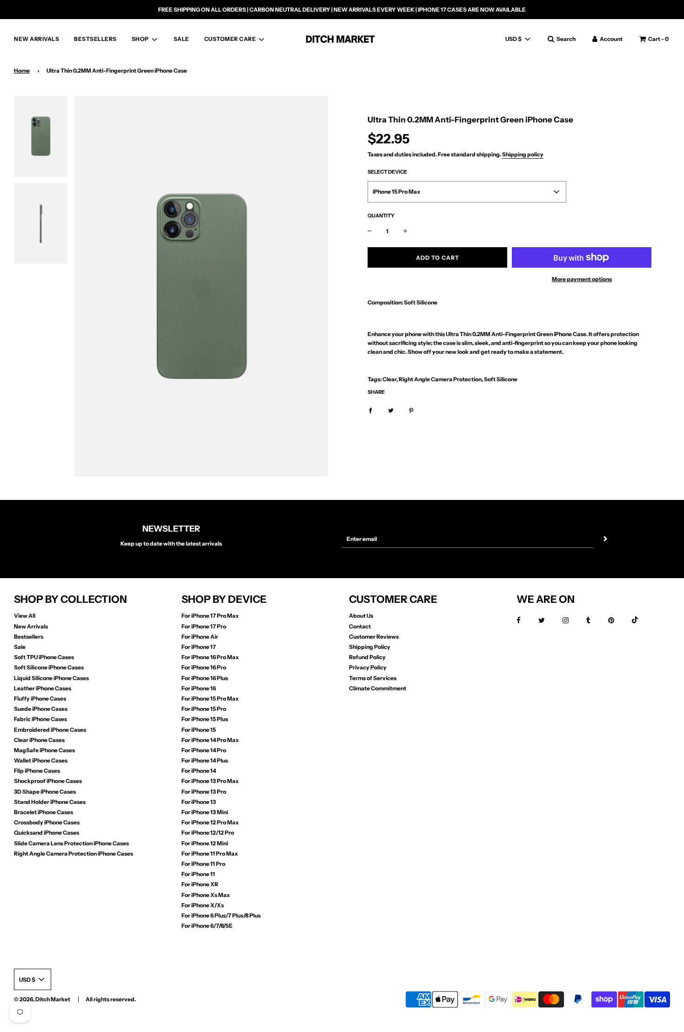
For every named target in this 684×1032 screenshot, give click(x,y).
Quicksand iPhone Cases (46, 832)
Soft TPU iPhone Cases (44, 657)
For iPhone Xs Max (205, 894)
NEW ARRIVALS (36, 38)
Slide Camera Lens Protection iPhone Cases (71, 843)
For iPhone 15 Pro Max (210, 698)
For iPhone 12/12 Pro (207, 832)
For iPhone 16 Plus (204, 678)
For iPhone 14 (198, 770)
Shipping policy (522, 154)
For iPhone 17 (198, 646)
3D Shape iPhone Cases (45, 791)
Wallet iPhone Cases (40, 760)
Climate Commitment (377, 688)
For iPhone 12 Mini (204, 843)
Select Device (387, 172)
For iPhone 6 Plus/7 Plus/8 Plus (221, 915)
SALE (181, 38)
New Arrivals (31, 626)
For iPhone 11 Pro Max (209, 853)
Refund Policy (367, 657)
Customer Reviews (374, 636)
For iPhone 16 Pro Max (210, 657)
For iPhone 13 (198, 801)
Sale (20, 646)
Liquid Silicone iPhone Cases (51, 678)
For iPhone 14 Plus (204, 760)
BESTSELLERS (95, 38)
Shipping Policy (369, 646)
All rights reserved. (111, 999)
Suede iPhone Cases (40, 708)
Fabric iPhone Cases (40, 718)
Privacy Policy (368, 667)
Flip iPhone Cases (37, 770)
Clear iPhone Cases (39, 739)
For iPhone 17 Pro (203, 626)
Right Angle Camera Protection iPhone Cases (73, 853)
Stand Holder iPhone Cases (50, 801)
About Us (361, 615)
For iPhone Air (199, 636)
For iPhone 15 (198, 729)
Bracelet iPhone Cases (43, 812)
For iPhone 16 (198, 688)
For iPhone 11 (198, 873)
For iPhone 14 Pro (203, 750)
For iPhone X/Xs (202, 905)
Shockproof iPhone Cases (48, 780)
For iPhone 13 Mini (204, 812)
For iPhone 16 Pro (203, 667)
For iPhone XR (199, 884)
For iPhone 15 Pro (203, 708)
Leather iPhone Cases (42, 688)
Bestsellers (28, 636)
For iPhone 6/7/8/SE (207, 925)
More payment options (582, 279)
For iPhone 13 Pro (203, 791)
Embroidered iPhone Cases (50, 729)
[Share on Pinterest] (411, 409)
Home (22, 70)
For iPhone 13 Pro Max (210, 780)
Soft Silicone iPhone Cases (49, 667)
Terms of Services (372, 678)
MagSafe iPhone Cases (44, 750)
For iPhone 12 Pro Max (210, 822)
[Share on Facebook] (370, 409)
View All (24, 615)
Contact (360, 626)
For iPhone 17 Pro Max (210, 615)
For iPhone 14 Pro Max (210, 739)
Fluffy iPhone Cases (40, 698)
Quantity (381, 215)
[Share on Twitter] (391, 409)
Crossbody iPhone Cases (47, 822)
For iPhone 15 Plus (204, 718)
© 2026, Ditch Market (42, 999)
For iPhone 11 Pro (203, 863)
